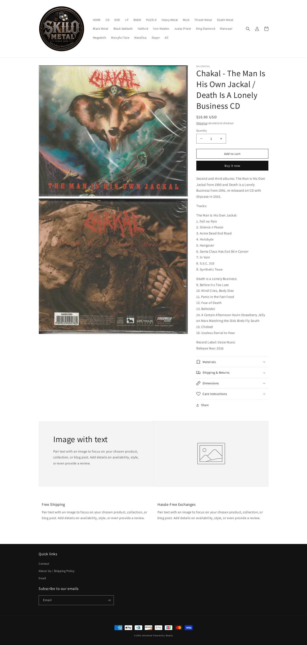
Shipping (201, 123)
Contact (44, 563)
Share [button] (205, 405)
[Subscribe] (109, 600)
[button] (247, 28)
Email (42, 578)
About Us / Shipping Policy (57, 571)
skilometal (147, 635)
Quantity (201, 130)
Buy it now (232, 166)
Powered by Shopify (163, 635)
